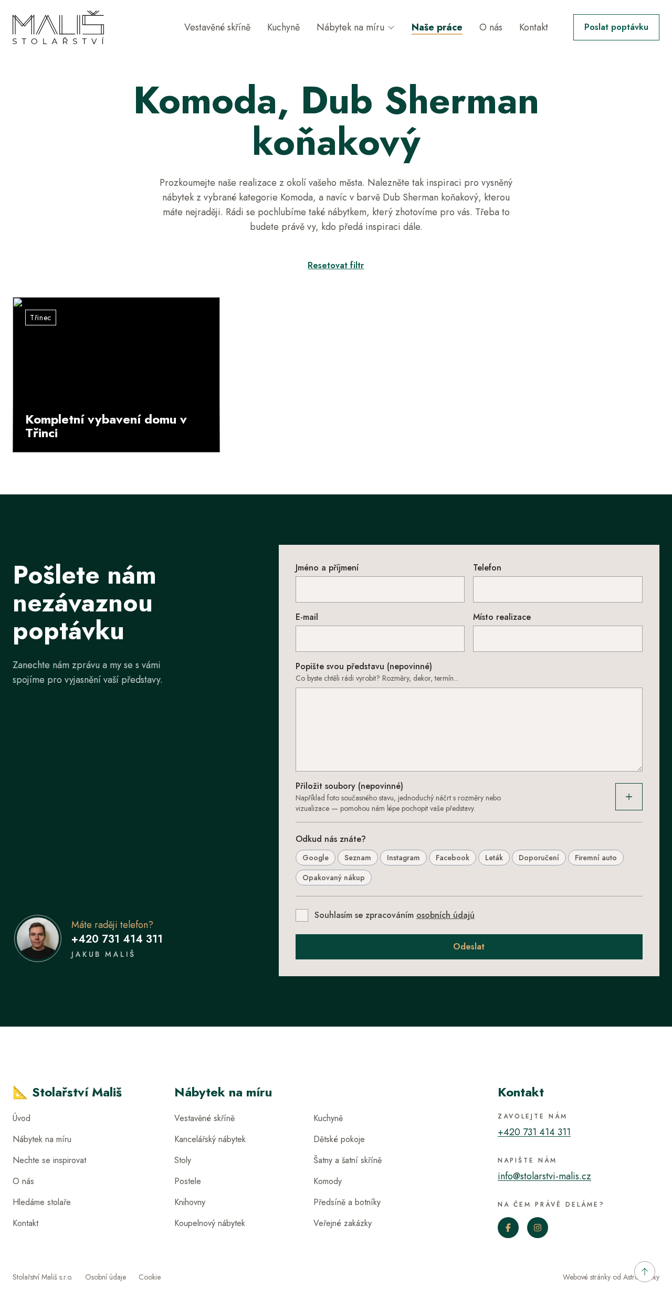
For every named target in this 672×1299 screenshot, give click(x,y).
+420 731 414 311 (117, 939)
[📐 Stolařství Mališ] (58, 27)
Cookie (150, 1277)
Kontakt (533, 27)
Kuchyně (283, 27)
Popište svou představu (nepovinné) (364, 666)
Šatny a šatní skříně (347, 1160)
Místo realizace (502, 617)
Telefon (487, 568)
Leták (494, 857)
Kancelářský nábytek (210, 1139)
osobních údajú (445, 915)
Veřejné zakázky (342, 1223)
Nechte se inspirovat (49, 1160)
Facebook (452, 857)
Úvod (21, 1118)
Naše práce (437, 27)
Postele (187, 1181)
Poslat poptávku (616, 27)
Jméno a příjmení (327, 568)
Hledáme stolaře (42, 1202)
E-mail (307, 617)
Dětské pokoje (339, 1139)
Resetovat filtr (336, 265)
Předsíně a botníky (347, 1202)
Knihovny (189, 1202)
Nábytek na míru (350, 27)
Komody (327, 1181)
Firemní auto (596, 857)
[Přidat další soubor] (629, 796)
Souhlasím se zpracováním (394, 915)
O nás (490, 27)
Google (315, 857)
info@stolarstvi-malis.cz (544, 1176)
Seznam (357, 857)
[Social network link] (508, 1227)
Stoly (182, 1160)
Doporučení (539, 857)
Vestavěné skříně (217, 27)
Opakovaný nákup (333, 877)
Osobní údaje (105, 1277)
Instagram (403, 857)
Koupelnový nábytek (209, 1223)
